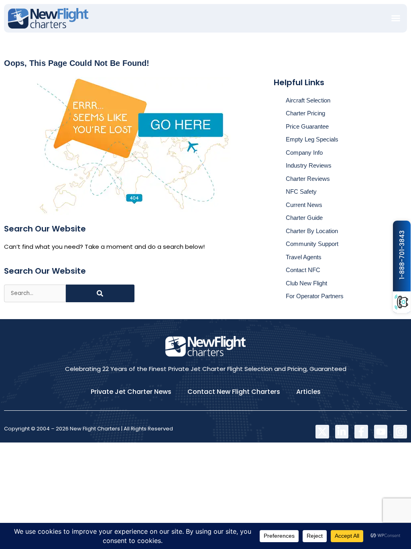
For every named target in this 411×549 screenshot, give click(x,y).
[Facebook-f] (361, 431)
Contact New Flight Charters (233, 391)
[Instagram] (400, 431)
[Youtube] (381, 431)
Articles (308, 391)
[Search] (100, 293)
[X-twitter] (322, 431)
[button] (396, 18)
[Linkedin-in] (342, 431)
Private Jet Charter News (131, 391)
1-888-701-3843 (402, 254)
